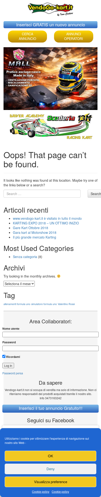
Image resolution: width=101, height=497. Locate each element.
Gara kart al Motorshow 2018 (34, 232)
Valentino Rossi (66, 304)
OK (50, 455)
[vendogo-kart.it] (50, 8)
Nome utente (10, 329)
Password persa (12, 373)
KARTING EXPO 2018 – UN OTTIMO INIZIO (46, 223)
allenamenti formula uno (17, 304)
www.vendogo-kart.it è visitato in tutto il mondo (47, 218)
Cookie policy (40, 491)
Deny (51, 468)
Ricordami (12, 357)
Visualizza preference (50, 481)
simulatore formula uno (44, 304)
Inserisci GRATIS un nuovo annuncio (50, 24)
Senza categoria (25, 256)
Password (9, 342)
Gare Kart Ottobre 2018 (30, 227)
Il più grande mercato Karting (34, 237)
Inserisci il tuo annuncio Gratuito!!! (50, 408)
